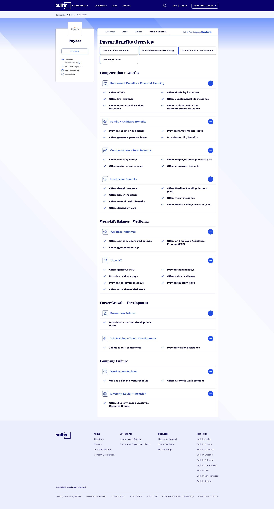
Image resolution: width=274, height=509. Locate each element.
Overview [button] (110, 31)
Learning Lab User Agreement (68, 496)
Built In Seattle (204, 481)
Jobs (114, 5)
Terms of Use (151, 496)
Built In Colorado (205, 460)
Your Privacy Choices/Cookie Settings (178, 496)
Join (175, 5)
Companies (101, 5)
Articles (126, 5)
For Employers (204, 5)
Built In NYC (203, 470)
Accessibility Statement (96, 496)
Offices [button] (138, 31)
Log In (184, 5)
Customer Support (167, 439)
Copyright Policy (118, 496)
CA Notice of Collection (208, 496)
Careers (98, 444)
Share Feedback (166, 444)
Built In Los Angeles (206, 465)
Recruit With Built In (130, 439)
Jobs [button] (125, 31)
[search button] (165, 5)
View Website (70, 74)
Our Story (99, 439)
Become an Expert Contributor (135, 444)
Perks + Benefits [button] (157, 31)
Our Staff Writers (102, 449)
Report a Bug (165, 449)
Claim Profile (206, 31)
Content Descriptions (104, 455)
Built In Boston (204, 444)
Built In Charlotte (205, 449)
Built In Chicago (205, 455)
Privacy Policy (136, 496)
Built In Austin (204, 439)
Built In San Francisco (207, 476)
